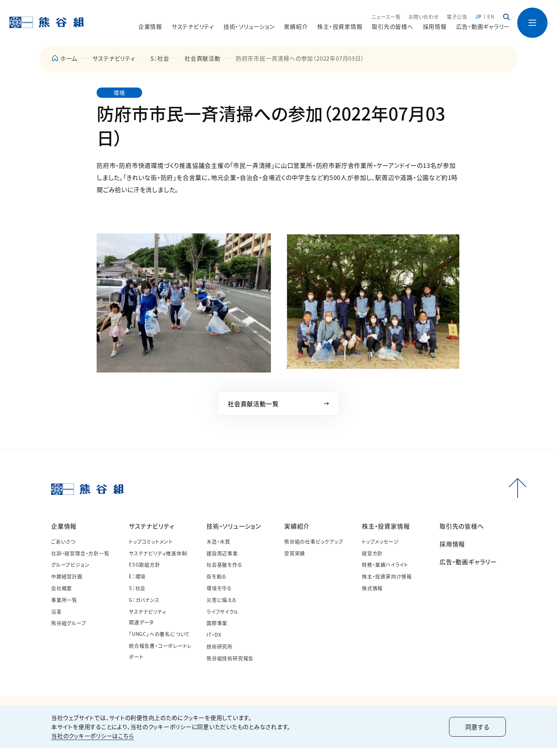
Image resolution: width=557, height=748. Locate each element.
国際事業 (217, 622)
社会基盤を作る (225, 564)
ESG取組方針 (144, 564)
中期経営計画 (67, 576)
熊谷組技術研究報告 (230, 658)
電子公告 (457, 16)
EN (490, 16)
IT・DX (214, 634)
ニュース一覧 (386, 16)
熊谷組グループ (68, 622)
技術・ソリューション (234, 525)
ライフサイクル (223, 611)
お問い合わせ (423, 16)
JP (478, 16)
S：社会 (159, 58)
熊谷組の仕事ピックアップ (313, 541)
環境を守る (219, 588)
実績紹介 (297, 525)
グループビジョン (70, 564)
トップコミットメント (151, 541)
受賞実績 (294, 553)
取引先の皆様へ (392, 26)
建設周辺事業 (222, 553)
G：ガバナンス (144, 599)
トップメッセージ (380, 541)
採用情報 (435, 26)
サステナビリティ (113, 58)
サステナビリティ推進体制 (158, 553)
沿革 (56, 611)
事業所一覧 (64, 599)
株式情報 (372, 588)
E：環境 (137, 576)
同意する (477, 726)
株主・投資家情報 (386, 525)
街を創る (217, 576)
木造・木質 (218, 541)
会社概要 (61, 588)
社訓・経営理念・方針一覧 (80, 553)
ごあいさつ (63, 541)
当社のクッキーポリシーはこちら (92, 736)
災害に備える (222, 599)
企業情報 (64, 525)
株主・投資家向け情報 (387, 576)
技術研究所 (220, 646)
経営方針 (372, 553)
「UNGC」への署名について (159, 633)
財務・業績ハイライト (385, 564)
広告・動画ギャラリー (483, 26)
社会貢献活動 (203, 58)
